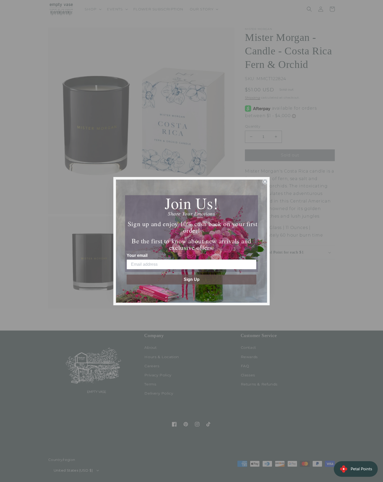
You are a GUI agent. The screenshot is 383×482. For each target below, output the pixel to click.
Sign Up (192, 279)
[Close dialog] (265, 181)
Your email (137, 255)
